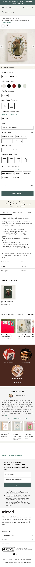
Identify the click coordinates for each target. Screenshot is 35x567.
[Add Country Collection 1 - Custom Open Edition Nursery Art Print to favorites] (21, 422)
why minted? (17, 212)
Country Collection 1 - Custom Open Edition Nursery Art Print (17, 436)
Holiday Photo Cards (15, 455)
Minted (3, 455)
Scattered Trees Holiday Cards (7, 301)
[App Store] (8, 549)
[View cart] (31, 7)
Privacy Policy (16, 559)
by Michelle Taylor (5, 304)
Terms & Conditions (7, 559)
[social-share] (2, 26)
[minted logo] (9, 7)
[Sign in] (23, 7)
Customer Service (8, 535)
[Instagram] (21, 554)
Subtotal (4, 186)
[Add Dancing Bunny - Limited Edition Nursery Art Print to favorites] (9, 422)
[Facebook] (14, 554)
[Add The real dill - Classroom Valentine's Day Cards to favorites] (33, 422)
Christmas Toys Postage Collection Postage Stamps (7, 335)
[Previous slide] (1, 46)
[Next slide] (33, 46)
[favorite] (7, 26)
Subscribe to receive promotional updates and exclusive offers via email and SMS (16, 466)
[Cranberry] (14, 86)
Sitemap (23, 559)
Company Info (6, 531)
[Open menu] (3, 7)
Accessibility (29, 559)
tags (29, 212)
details (5, 212)
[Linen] (3, 86)
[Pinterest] (16, 554)
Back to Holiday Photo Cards (11, 18)
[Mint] (24, 86)
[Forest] (19, 86)
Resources (5, 544)
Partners (5, 539)
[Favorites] (27, 7)
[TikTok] (19, 554)
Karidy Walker (7, 22)
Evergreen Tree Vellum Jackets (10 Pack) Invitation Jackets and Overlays (23, 335)
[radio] (5, 76)
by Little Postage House (7, 338)
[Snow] (30, 86)
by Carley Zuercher (21, 338)
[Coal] (9, 86)
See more (31, 314)
